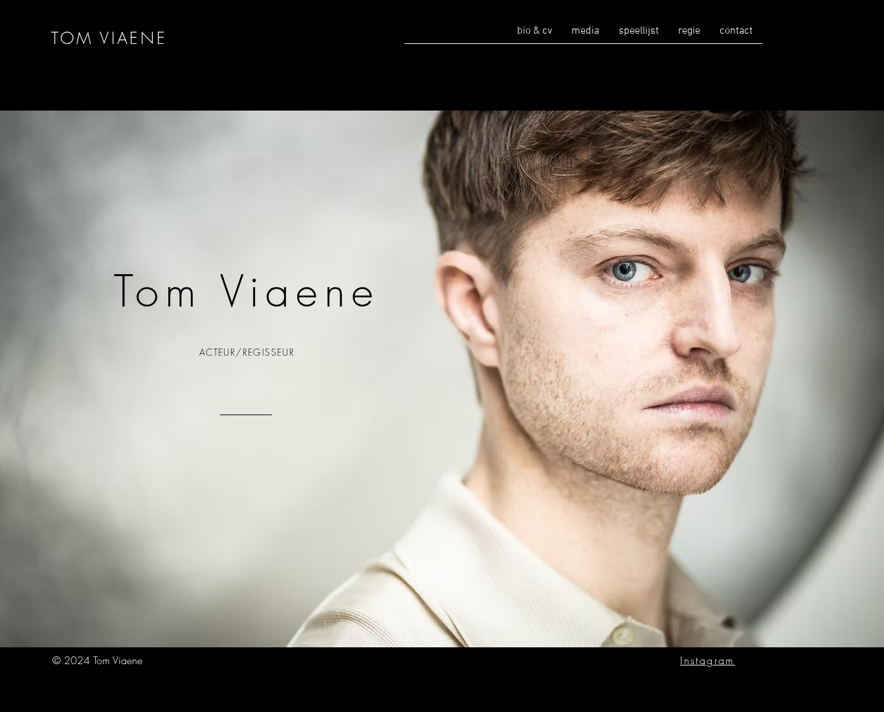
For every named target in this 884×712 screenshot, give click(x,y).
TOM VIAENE (109, 38)
